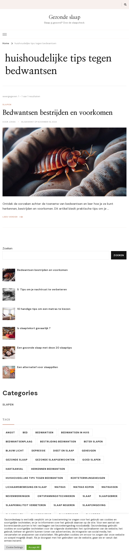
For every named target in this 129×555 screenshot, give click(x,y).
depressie (39, 450)
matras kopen (83, 487)
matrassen (110, 487)
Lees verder (10, 216)
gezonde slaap (17, 459)
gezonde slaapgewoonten (55, 459)
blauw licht (15, 450)
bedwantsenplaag (19, 441)
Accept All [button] (34, 547)
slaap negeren (64, 505)
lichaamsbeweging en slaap (26, 487)
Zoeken (7, 248)
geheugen (89, 450)
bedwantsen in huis (75, 432)
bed (25, 432)
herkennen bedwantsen (48, 468)
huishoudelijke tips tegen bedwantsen (34, 477)
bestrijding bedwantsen (58, 441)
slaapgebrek (108, 496)
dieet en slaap (63, 450)
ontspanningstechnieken (56, 496)
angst (10, 432)
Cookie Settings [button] (14, 547)
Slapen (7, 104)
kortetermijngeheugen (88, 477)
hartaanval (14, 468)
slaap (87, 496)
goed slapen (91, 459)
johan (12, 121)
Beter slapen (93, 441)
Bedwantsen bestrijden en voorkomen (58, 112)
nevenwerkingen (18, 496)
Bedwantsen (44, 432)
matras (60, 487)
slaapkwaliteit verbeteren (26, 505)
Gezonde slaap (64, 17)
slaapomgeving (94, 505)
